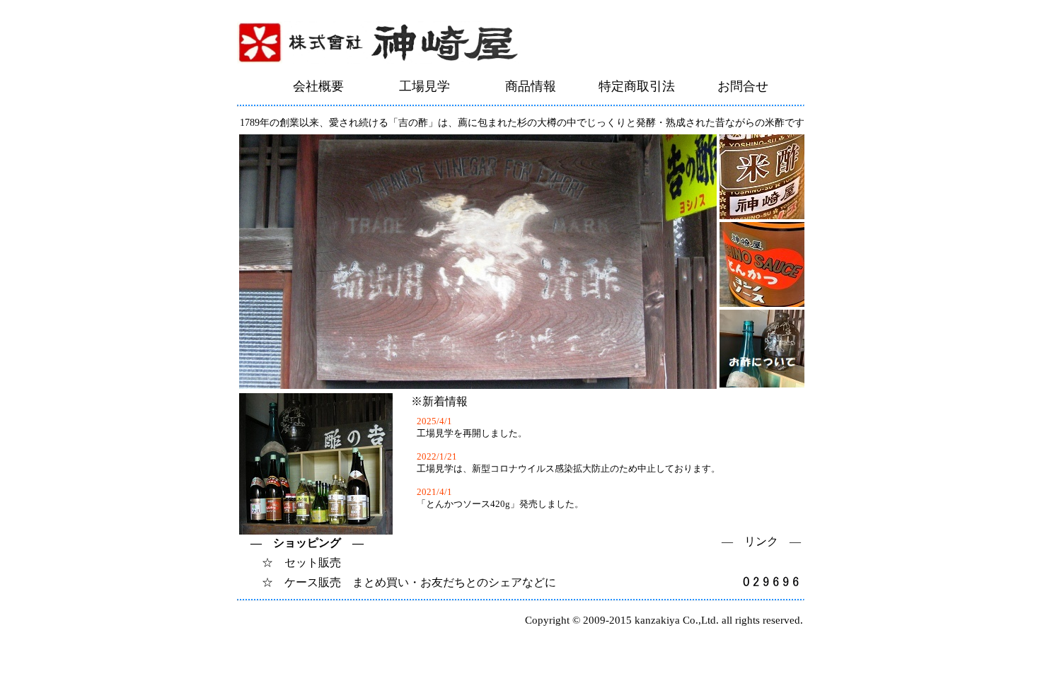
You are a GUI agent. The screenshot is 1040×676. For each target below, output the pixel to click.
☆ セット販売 (290, 562)
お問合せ (742, 86)
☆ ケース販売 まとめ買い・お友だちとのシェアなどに (397, 582)
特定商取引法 (637, 86)
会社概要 (318, 86)
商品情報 (530, 86)
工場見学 (424, 86)
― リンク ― (761, 541)
